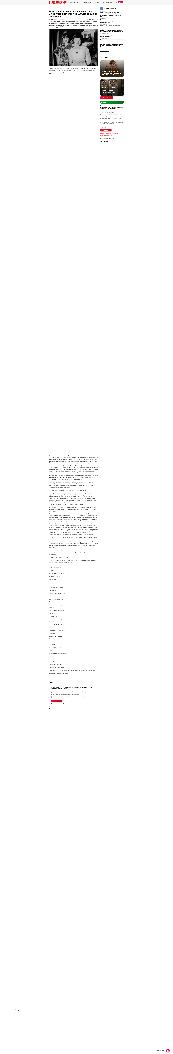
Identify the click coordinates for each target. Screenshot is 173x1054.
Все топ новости (104, 51)
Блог (78, 2)
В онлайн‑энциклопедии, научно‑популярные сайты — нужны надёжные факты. (70, 692)
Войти (120, 2)
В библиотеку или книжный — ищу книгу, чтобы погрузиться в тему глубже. (69, 696)
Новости (72, 2)
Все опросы (52, 708)
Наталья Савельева (58, 19)
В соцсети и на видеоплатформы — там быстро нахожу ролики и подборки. (69, 691)
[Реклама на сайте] (168, 1050)
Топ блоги (104, 57)
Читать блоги (106, 97)
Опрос (103, 102)
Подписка (96, 2)
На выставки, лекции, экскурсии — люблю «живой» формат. (66, 694)
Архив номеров (87, 2)
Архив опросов (104, 141)
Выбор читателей (110, 8)
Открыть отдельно (105, 140)
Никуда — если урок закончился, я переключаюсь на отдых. (66, 697)
